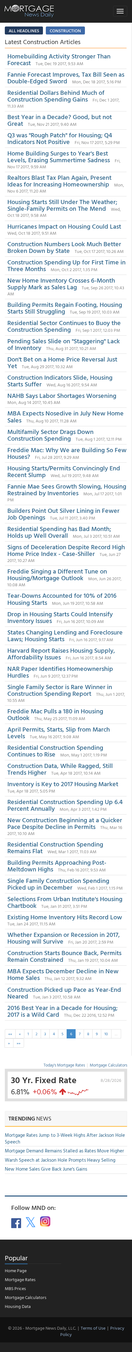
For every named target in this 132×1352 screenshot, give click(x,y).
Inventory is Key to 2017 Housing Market (62, 783)
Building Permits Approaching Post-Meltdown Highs (56, 865)
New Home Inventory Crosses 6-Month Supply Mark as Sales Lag (61, 283)
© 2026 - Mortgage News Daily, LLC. (42, 1328)
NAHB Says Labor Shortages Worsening (61, 395)
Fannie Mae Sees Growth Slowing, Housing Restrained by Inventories (66, 489)
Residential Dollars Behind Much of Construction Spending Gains (55, 95)
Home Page (16, 1270)
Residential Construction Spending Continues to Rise (55, 750)
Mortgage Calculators (108, 1065)
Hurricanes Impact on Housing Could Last (64, 226)
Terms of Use (93, 1328)
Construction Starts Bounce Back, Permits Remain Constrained (64, 956)
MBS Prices (15, 1288)
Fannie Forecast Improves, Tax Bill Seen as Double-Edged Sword (65, 77)
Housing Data (18, 1306)
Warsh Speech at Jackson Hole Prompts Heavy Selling (60, 1160)
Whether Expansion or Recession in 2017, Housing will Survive (63, 938)
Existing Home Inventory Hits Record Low (64, 917)
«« (10, 1034)
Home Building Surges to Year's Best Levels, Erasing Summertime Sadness (58, 156)
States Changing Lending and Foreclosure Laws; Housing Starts (65, 635)
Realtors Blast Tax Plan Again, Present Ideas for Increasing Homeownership (59, 180)
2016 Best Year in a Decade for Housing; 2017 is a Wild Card (62, 1011)
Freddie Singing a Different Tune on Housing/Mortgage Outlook (57, 574)
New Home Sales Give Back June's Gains (46, 1169)
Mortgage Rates (20, 1279)
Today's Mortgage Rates (64, 1065)
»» (19, 1043)
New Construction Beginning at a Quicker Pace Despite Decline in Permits (64, 823)
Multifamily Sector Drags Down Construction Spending (50, 435)
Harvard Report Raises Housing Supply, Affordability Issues (61, 653)
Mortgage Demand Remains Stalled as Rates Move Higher (64, 1150)
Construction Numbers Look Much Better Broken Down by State (64, 247)
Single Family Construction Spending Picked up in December (58, 884)
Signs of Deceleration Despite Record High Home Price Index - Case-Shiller (66, 550)
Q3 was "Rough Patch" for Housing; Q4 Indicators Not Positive (59, 138)
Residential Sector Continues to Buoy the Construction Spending (64, 326)
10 (106, 1034)
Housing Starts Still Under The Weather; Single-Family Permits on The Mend (62, 205)
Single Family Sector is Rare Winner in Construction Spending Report (59, 690)
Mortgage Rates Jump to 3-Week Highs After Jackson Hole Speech (65, 1138)
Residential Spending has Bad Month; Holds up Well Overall (59, 532)
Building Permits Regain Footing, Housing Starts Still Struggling (64, 308)
